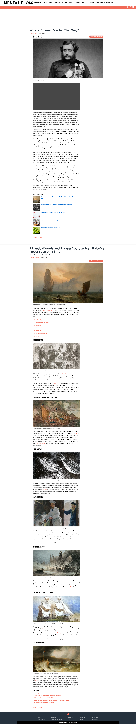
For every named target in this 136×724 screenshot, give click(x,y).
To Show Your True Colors (42, 322)
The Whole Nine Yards (41, 333)
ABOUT (39, 717)
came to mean (40, 443)
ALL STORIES (109, 3)
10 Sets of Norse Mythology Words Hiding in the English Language (51, 700)
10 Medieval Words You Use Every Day (44, 702)
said (70, 587)
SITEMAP (69, 719)
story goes (57, 383)
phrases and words (46, 310)
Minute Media (65, 722)
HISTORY (77, 3)
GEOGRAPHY (68, 3)
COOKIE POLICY (95, 717)
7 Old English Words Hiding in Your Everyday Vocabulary (49, 693)
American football (47, 629)
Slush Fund (38, 328)
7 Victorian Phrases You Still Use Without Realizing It (48, 698)
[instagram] (127, 7)
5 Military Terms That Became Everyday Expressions (48, 695)
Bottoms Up (38, 320)
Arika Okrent (34, 33)
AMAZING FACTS (47, 3)
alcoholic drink (66, 374)
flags (77, 433)
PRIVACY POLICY (82, 717)
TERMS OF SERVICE (41, 719)
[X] (124, 7)
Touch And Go (39, 336)
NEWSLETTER (37, 3)
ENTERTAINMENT (58, 3)
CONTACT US (53, 717)
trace (38, 537)
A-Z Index (81, 719)
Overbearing (38, 330)
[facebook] (121, 7)
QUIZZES (92, 3)
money (67, 531)
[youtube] (133, 7)
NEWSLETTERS (71, 717)
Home (34, 237)
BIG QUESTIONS (100, 3)
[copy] (41, 37)
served (44, 489)
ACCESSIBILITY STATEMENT (56, 719)
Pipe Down (38, 325)
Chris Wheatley (35, 257)
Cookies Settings (95, 719)
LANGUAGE (84, 3)
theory (59, 633)
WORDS (39, 237)
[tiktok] (130, 7)
